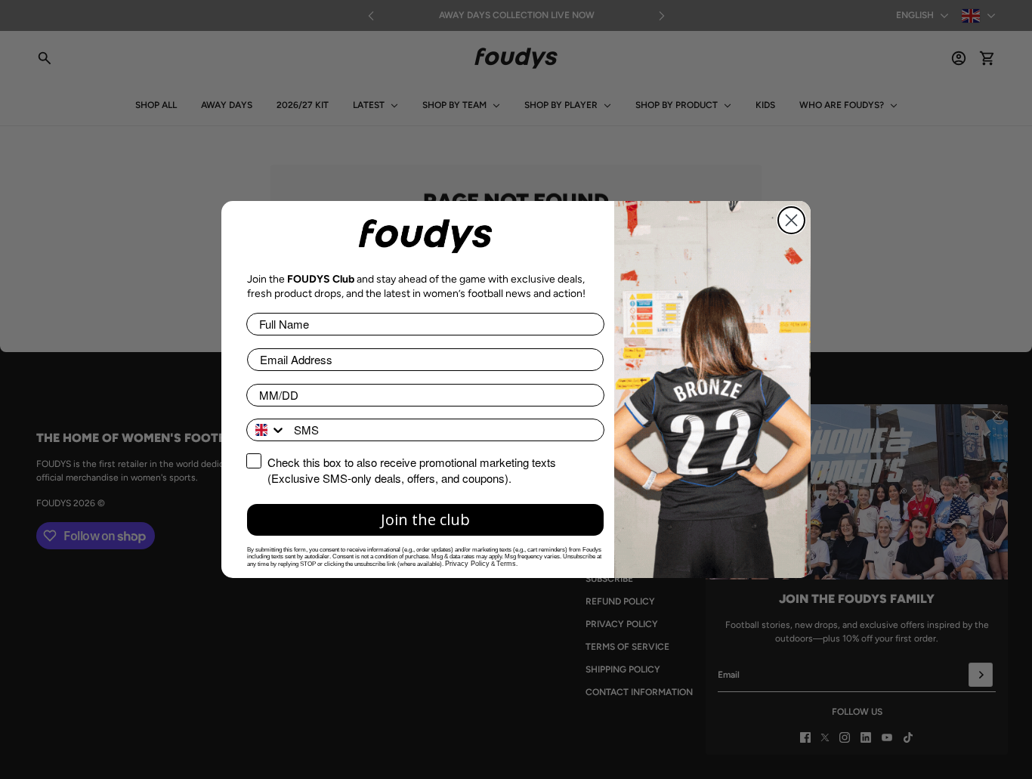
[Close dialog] (791, 220)
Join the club (425, 519)
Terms (506, 563)
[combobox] (266, 430)
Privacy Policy (467, 563)
